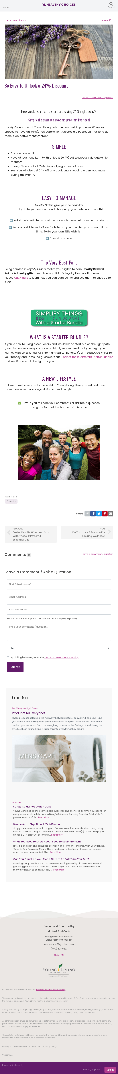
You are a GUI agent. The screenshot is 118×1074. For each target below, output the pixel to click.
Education (11, 501)
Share (105, 20)
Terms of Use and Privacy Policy (61, 657)
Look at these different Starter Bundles (87, 357)
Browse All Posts (18, 20)
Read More (43, 817)
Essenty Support (91, 1069)
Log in (110, 1070)
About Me (59, 955)
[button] (19, 758)
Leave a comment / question (97, 97)
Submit (15, 667)
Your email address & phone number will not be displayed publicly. (42, 618)
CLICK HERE (21, 278)
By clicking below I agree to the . (45, 657)
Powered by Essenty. (13, 1065)
